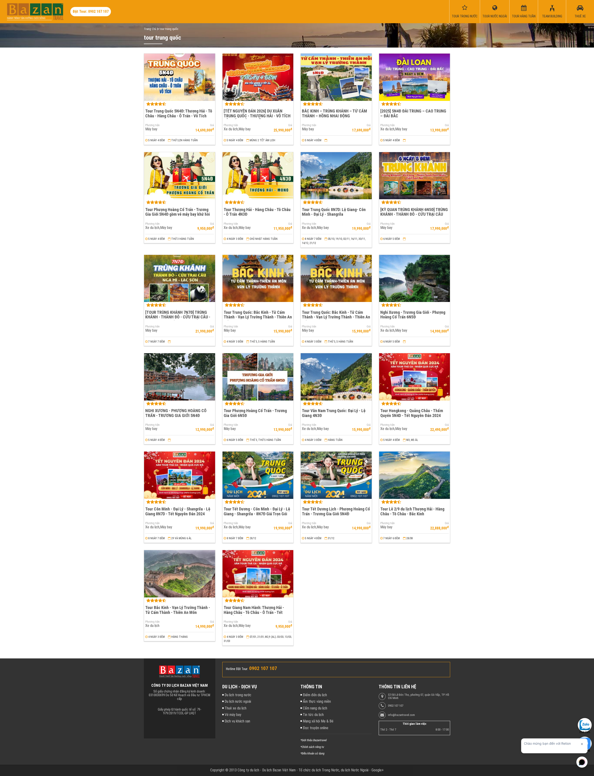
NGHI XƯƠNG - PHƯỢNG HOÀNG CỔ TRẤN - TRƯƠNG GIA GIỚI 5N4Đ (176, 413)
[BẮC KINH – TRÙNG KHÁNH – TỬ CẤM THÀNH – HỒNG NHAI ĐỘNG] (336, 77)
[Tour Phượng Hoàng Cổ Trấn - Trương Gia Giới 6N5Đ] (258, 377)
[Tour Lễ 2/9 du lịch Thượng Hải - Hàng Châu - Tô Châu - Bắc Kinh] (414, 475)
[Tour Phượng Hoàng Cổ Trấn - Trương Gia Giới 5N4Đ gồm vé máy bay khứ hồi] (179, 175)
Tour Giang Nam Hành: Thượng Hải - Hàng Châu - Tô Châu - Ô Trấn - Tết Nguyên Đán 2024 (254, 612)
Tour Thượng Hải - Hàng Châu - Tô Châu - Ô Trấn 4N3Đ (257, 212)
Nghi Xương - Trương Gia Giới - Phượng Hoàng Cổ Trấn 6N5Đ (412, 315)
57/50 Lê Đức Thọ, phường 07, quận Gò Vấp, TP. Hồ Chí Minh (418, 696)
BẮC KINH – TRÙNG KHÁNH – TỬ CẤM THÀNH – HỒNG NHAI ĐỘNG (334, 113)
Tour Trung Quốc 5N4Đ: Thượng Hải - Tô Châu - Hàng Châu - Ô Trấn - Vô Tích (178, 113)
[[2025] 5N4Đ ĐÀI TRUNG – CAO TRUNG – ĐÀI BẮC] (414, 77)
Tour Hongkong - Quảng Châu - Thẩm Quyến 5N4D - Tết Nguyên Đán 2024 (411, 413)
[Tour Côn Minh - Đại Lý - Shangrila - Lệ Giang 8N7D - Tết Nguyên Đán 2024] (179, 475)
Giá (212, 125)
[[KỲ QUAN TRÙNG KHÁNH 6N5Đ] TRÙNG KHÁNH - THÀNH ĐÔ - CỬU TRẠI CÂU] (414, 175)
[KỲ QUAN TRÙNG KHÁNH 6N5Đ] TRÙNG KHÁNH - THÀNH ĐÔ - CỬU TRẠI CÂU (414, 212)
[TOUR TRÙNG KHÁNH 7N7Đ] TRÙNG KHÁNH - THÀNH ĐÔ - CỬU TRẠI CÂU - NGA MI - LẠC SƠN (177, 317)
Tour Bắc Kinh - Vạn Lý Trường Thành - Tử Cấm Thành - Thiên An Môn (177, 610)
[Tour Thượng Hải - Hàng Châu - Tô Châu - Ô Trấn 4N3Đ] (258, 175)
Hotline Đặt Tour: (237, 669)
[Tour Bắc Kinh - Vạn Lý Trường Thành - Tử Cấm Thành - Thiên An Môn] (179, 573)
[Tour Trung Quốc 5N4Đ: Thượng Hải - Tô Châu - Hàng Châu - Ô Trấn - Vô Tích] (179, 77)
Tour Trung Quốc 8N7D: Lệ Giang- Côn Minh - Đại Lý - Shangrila (334, 212)
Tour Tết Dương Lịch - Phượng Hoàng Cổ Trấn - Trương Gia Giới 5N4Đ (336, 511)
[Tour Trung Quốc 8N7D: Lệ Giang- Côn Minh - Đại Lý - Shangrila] (336, 175)
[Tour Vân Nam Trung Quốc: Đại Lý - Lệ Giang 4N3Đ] (336, 377)
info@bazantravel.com (401, 715)
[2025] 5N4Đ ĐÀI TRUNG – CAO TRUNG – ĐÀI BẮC (413, 113)
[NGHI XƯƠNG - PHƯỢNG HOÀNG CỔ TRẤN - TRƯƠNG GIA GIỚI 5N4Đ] (179, 377)
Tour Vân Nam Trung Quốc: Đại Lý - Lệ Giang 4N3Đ (333, 413)
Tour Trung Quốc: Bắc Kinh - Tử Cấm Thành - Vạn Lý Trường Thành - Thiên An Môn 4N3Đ (258, 317)
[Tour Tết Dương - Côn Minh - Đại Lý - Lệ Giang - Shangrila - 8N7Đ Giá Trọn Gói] (258, 475)
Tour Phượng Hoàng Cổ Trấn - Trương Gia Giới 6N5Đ (255, 413)
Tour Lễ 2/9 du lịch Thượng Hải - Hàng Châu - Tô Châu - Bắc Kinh (412, 511)
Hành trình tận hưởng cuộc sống (26, 18)
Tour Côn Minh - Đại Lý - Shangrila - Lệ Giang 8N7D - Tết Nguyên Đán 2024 (177, 511)
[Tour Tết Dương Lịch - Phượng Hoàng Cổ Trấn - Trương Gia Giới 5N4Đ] (336, 475)
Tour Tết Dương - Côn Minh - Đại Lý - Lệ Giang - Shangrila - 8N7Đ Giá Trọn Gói (257, 511)
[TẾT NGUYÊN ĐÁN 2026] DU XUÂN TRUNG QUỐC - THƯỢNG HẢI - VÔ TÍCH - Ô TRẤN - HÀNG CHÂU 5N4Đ (257, 116)
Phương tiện (152, 125)
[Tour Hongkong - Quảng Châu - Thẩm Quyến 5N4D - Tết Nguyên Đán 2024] (414, 377)
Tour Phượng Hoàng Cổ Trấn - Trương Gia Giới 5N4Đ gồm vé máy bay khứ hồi (177, 212)
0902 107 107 (395, 705)
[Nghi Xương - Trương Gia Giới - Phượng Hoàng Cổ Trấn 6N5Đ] (414, 278)
